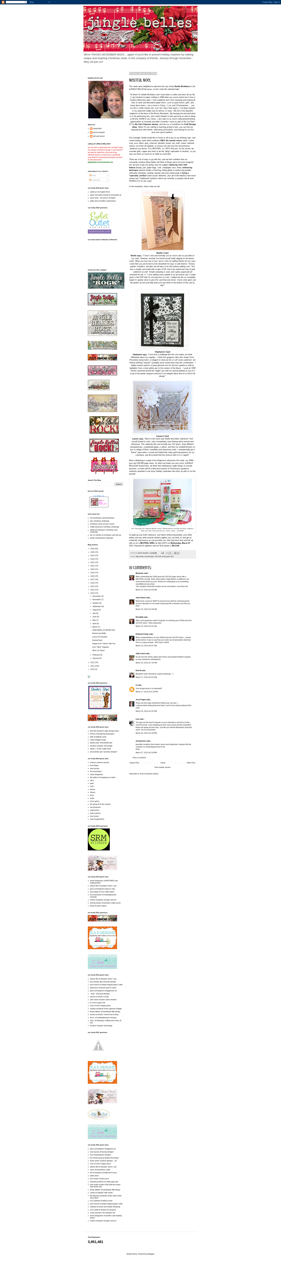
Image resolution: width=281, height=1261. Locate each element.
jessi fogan (94, 765)
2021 (92, 566)
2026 (92, 549)
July (94, 613)
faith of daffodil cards (98, 737)
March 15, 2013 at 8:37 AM (146, 646)
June (94, 617)
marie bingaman (96, 774)
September (97, 606)
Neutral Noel (97, 640)
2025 (92, 552)
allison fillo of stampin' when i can (103, 886)
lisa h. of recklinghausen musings (103, 1018)
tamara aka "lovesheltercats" (101, 743)
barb (92, 783)
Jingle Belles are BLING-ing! (103, 630)
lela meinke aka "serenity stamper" (103, 752)
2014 (92, 590)
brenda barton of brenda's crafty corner (105, 903)
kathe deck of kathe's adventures (103, 201)
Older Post (191, 763)
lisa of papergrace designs (100, 1155)
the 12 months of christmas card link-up (105, 535)
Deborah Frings (142, 634)
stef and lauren (99, 136)
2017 (92, 580)
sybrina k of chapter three (100, 192)
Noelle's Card (162, 253)
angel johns (94, 810)
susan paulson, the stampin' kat (102, 1213)
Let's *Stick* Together (100, 647)
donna (92, 792)
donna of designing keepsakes (102, 734)
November (96, 600)
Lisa (137, 719)
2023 (92, 559)
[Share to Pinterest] (178, 553)
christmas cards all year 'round (102, 524)
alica (92, 780)
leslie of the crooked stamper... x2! (103, 1161)
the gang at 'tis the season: (100, 804)
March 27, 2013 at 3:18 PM (146, 753)
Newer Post (134, 763)
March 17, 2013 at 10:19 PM (147, 692)
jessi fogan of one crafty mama (102, 892)
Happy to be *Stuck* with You (103, 644)
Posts (93, 176)
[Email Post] (162, 553)
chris (92, 786)
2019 (92, 573)
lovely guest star (168, 556)
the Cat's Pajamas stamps (146, 124)
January (95, 658)
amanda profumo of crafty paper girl (104, 1182)
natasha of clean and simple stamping (105, 1207)
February (96, 655)
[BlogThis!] (169, 553)
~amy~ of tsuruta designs (100, 994)
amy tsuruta (94, 768)
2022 (92, 562)
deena (92, 789)
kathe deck (94, 1176)
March (95, 627)
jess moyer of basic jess (99, 1179)
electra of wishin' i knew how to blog (104, 1015)
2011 (92, 666)
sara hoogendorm (97, 819)
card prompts (149, 556)
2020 (92, 569)
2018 (92, 576)
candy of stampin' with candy (101, 1193)
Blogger (151, 1254)
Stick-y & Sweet (98, 650)
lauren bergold (99, 132)
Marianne (139, 573)
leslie (92, 798)
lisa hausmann (96, 771)
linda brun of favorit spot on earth (103, 988)
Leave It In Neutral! (99, 637)
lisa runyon (94, 816)
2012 (92, 662)
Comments (95, 180)
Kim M (138, 670)
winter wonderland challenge (101, 538)
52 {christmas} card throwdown (102, 518)
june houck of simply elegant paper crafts (106, 985)
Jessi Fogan (141, 700)
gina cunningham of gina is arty (102, 889)
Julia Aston (140, 654)
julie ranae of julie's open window (103, 1000)
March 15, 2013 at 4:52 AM (146, 590)
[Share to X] (172, 553)
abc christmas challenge (99, 521)
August (95, 610)
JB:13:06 (158, 556)
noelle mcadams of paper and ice (103, 900)
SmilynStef (97, 129)
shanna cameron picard (99, 762)
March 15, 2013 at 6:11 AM (146, 626)
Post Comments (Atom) (149, 774)
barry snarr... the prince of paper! (103, 198)
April (94, 624)
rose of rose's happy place (100, 1006)
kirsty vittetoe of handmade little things (105, 1012)
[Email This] (167, 553)
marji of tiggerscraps (98, 740)
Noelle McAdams (182, 86)
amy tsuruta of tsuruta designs (102, 1152)
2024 (92, 556)
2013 (92, 593)
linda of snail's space (98, 906)
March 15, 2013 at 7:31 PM (146, 663)
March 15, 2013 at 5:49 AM (146, 609)
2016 (92, 583)
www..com (98, 496)
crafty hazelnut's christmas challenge (104, 527)
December (96, 596)
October (95, 603)
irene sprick (94, 801)
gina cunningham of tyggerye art (103, 1149)
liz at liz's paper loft (97, 1003)
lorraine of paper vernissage (101, 746)
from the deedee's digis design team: (104, 731)
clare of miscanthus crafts (100, 1170)
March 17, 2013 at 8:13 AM (146, 677)
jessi (92, 795)
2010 (92, 669)
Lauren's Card (162, 436)
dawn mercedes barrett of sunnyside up (105, 195)
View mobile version (162, 767)
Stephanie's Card (162, 352)
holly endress (95, 813)
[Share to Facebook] (175, 553)
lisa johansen (95, 807)
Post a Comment (139, 758)
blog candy (139, 556)
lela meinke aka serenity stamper (103, 982)
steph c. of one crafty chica (100, 749)
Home (163, 763)
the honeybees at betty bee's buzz (103, 1173)
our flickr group (162, 546)
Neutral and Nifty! (99, 633)
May (94, 620)
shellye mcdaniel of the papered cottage (106, 1009)
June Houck (141, 598)
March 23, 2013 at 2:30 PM (146, 733)
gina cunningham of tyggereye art (103, 991)
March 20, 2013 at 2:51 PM (146, 711)
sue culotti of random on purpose (103, 1210)
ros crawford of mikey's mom (101, 1201)
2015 (92, 586)
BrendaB (139, 617)
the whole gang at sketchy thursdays (104, 1158)
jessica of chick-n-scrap (99, 997)
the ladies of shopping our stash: (103, 777)
